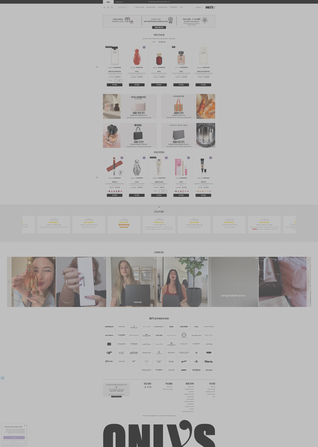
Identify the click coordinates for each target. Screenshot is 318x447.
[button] (159, 206)
